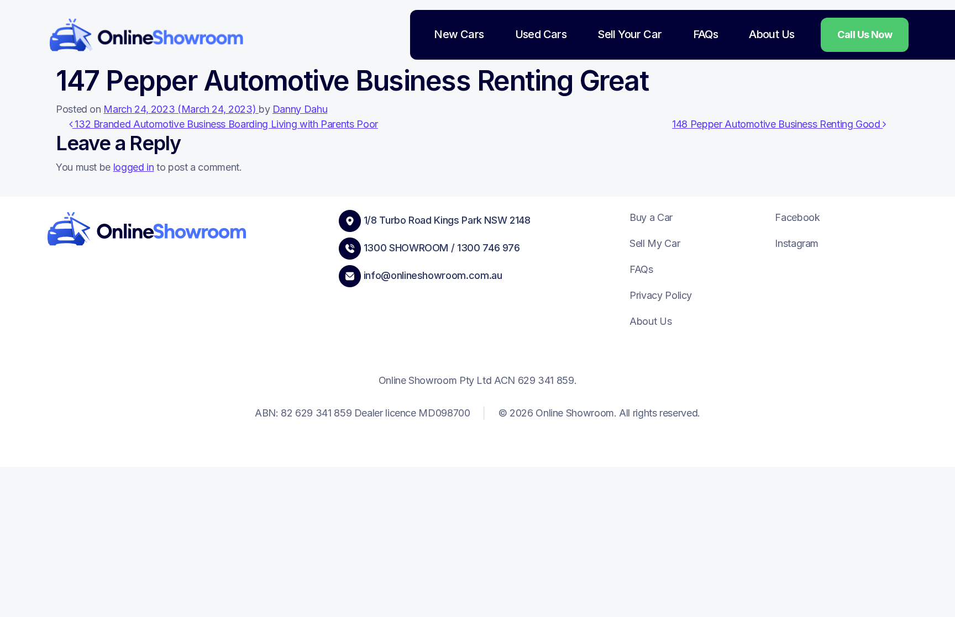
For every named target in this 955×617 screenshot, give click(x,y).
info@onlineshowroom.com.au (433, 275)
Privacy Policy (660, 295)
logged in (133, 167)
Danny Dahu (299, 109)
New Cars (459, 34)
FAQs (705, 34)
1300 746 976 (488, 248)
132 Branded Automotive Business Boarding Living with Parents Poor (225, 124)
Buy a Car (651, 217)
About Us (771, 34)
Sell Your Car (629, 34)
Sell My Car (654, 243)
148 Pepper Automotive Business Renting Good (777, 124)
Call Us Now (864, 34)
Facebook (797, 217)
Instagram (796, 243)
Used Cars (541, 34)
